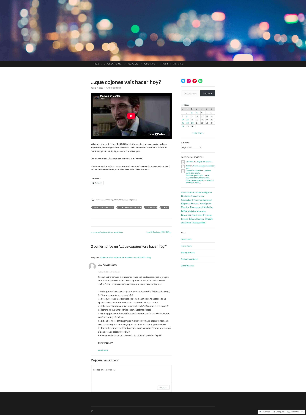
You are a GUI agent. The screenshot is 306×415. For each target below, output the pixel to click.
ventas (164, 207)
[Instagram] (189, 81)
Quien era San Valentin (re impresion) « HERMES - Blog (125, 257)
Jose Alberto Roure (107, 264)
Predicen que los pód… (195, 175)
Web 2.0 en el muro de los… (200, 181)
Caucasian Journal (193, 170)
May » (201, 133)
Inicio (96, 64)
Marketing (109, 200)
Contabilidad (187, 200)
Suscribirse (207, 93)
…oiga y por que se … (204, 161)
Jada (188, 166)
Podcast (184, 219)
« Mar (195, 133)
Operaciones (197, 215)
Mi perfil (164, 64)
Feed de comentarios (189, 259)
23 (192, 123)
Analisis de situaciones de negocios (196, 192)
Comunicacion (197, 196)
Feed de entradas (188, 252)
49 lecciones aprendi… (195, 180)
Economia (198, 200)
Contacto (178, 64)
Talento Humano (196, 219)
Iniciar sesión (186, 246)
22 (187, 123)
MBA (116, 200)
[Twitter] (183, 81)
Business (100, 200)
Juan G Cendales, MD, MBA (159, 232)
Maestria (185, 207)
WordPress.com (187, 265)
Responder (103, 350)
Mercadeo (123, 200)
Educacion (207, 200)
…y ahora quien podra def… (198, 171)
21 (183, 123)
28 (183, 126)
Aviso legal (149, 64)
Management (196, 207)
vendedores (151, 207)
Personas (207, 215)
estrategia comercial (103, 207)
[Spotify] (200, 81)
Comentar (163, 387)
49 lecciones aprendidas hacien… (198, 176)
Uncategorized (198, 223)
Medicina (192, 211)
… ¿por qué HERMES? (113, 64)
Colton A (189, 161)
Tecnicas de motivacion (129, 207)
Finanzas (195, 203)
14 (183, 119)
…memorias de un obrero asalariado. (107, 232)
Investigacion (205, 203)
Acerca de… (133, 64)
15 (187, 119)
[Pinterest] (194, 81)
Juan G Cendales (114, 88)
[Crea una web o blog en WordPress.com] (92, 411)
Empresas (185, 203)
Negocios (133, 200)
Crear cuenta (186, 239)
